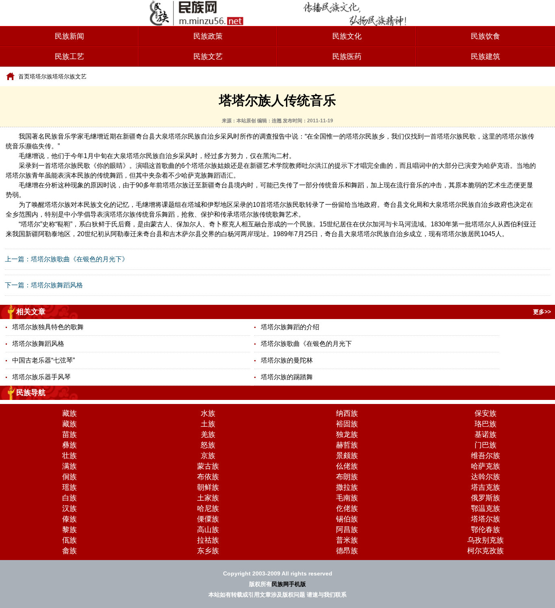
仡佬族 (347, 508)
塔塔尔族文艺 (69, 76)
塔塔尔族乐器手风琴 (41, 376)
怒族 (208, 445)
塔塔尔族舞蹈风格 (57, 285)
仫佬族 (347, 466)
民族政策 (208, 36)
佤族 (69, 540)
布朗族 (347, 477)
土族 (208, 424)
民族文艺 (208, 56)
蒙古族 (208, 466)
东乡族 (208, 551)
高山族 (208, 529)
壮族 (69, 456)
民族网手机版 (289, 584)
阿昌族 (347, 529)
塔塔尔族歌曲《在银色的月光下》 (79, 259)
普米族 (347, 540)
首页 (24, 76)
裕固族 (347, 424)
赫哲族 (347, 445)
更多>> (542, 311)
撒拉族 (347, 487)
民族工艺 (69, 56)
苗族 (69, 434)
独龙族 (347, 434)
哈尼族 (208, 508)
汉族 (69, 508)
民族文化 (347, 36)
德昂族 (347, 551)
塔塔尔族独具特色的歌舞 (48, 327)
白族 (69, 498)
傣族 (69, 519)
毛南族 (347, 498)
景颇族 (347, 456)
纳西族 (347, 413)
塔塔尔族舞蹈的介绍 (290, 327)
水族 (208, 413)
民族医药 (347, 56)
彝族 (69, 445)
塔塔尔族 (41, 76)
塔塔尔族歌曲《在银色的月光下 (306, 343)
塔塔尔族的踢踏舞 (287, 376)
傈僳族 (208, 519)
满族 (69, 466)
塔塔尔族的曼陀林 (287, 360)
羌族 (208, 434)
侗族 (69, 477)
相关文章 (31, 312)
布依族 (208, 477)
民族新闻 (69, 36)
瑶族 (69, 487)
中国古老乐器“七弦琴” (43, 360)
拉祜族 (208, 540)
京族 (208, 456)
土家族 (208, 498)
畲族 (69, 551)
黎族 (69, 529)
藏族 (69, 413)
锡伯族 (347, 519)
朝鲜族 (208, 487)
